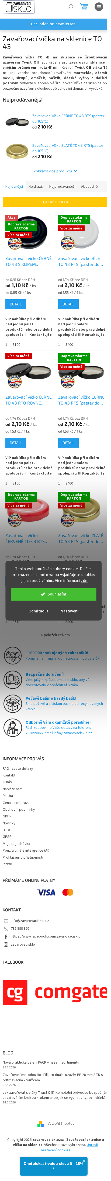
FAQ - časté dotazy (18, 768)
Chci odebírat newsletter (53, 24)
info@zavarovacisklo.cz (30, 921)
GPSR (7, 836)
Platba (8, 796)
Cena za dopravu (16, 803)
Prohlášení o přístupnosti (23, 857)
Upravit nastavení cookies (69, 1147)
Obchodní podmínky (19, 809)
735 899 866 (20, 928)
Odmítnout (38, 611)
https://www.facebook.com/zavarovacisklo (46, 936)
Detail (16, 304)
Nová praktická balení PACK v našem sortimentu (41, 1062)
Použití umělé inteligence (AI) (26, 850)
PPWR (7, 864)
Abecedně (89, 186)
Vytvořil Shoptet (61, 1123)
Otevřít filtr (55, 202)
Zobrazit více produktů (53, 171)
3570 (16, 622)
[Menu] (98, 6)
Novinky (9, 823)
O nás (7, 782)
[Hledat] (70, 6)
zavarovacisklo (23, 944)
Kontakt (9, 775)
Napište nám (13, 789)
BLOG (7, 830)
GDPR (7, 816)
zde (84, 581)
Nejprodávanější (62, 186)
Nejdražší (36, 186)
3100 (16, 344)
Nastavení (69, 611)
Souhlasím (57, 594)
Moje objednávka (16, 843)
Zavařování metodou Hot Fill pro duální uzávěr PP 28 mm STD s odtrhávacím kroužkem (53, 1077)
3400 (69, 344)
